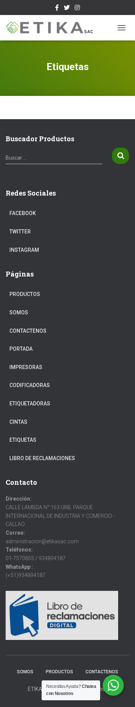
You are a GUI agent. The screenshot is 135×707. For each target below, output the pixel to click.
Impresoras (25, 367)
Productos (24, 294)
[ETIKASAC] (52, 27)
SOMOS (18, 312)
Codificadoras (29, 385)
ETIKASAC (40, 689)
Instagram (77, 8)
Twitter (67, 8)
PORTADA (21, 349)
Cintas (18, 422)
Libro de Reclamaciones (42, 458)
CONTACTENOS (27, 331)
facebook (57, 8)
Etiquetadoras (29, 404)
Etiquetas (22, 440)
